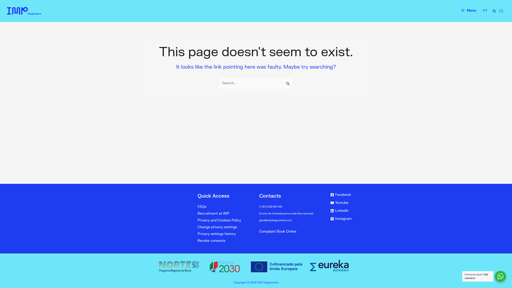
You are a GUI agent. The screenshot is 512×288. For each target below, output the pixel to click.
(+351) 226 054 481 (270, 206)
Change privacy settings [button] (217, 227)
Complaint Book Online (277, 231)
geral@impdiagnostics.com (275, 220)
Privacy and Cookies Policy (219, 220)
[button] (494, 11)
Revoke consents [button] (211, 241)
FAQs (202, 207)
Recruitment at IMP (213, 213)
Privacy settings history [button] (217, 234)
